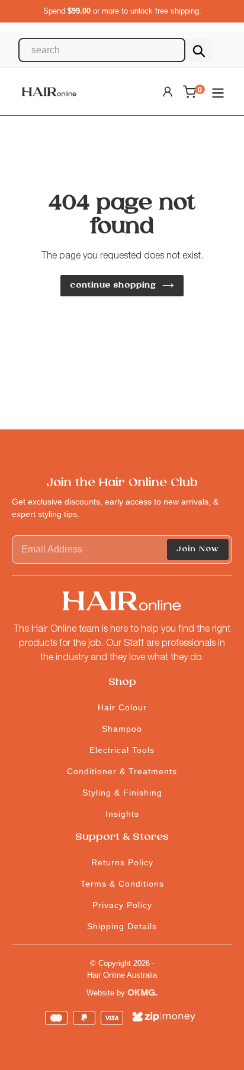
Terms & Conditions (122, 883)
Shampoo (122, 728)
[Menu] (218, 92)
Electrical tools (122, 750)
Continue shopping (113, 285)
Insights (122, 814)
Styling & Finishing (122, 792)
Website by (106, 992)
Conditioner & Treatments (122, 771)
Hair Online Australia (122, 975)
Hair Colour (122, 707)
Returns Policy (122, 862)
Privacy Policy (122, 905)
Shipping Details (122, 926)
